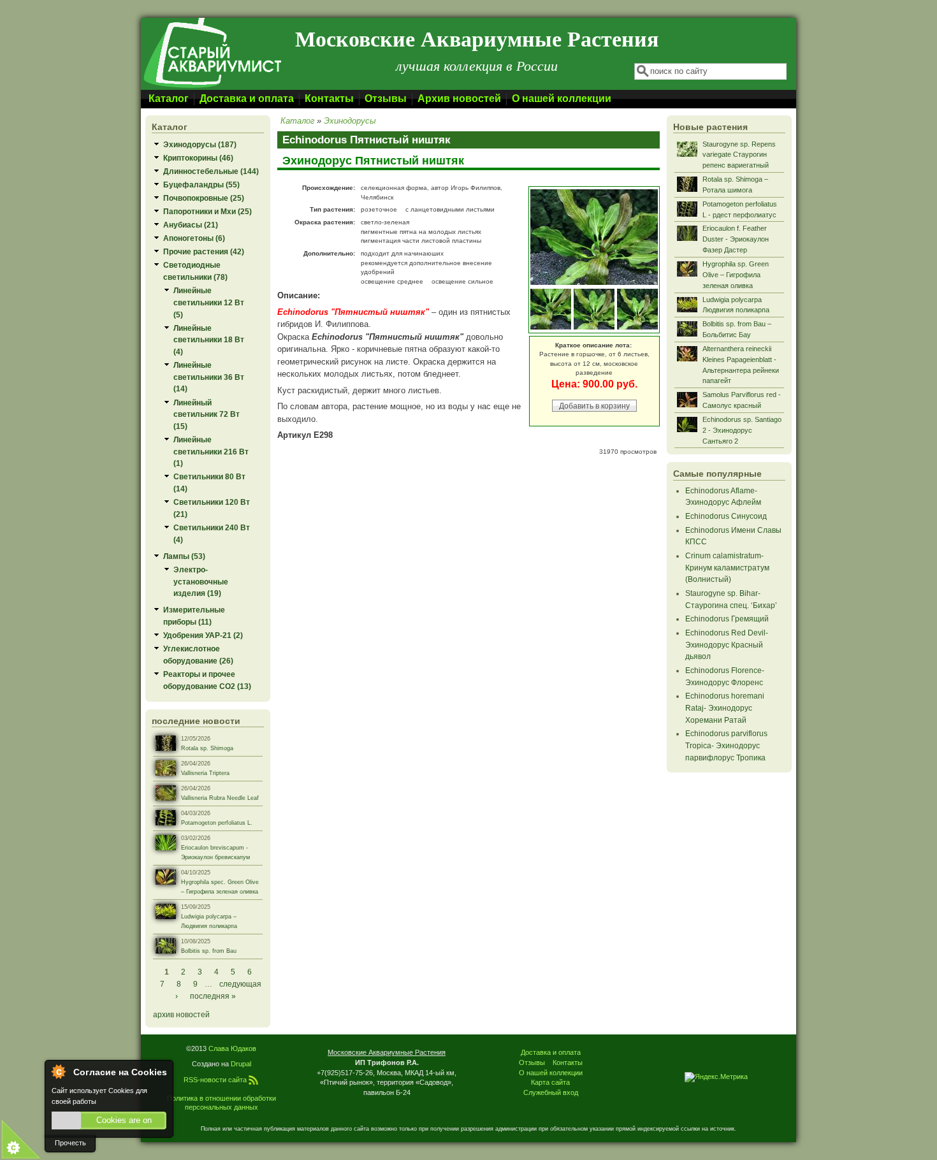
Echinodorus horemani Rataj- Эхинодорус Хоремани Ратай (724, 707)
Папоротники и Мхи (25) (207, 211)
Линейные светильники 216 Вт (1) (211, 451)
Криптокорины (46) (198, 158)
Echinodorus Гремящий (727, 618)
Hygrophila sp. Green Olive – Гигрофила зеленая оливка (735, 274)
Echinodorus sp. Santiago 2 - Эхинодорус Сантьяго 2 (741, 430)
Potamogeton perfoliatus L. (216, 823)
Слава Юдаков (232, 1048)
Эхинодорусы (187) (199, 144)
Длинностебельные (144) (211, 171)
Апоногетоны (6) (194, 238)
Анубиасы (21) (190, 225)
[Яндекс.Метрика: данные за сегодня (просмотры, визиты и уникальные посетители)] (716, 1077)
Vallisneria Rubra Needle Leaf (220, 798)
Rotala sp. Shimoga (207, 748)
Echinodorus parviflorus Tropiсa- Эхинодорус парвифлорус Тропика (726, 745)
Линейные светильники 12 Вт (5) (208, 302)
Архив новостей (459, 98)
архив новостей (181, 1014)
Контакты (329, 98)
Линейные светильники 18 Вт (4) (208, 340)
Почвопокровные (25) (203, 198)
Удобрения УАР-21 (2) (203, 635)
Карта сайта (550, 1082)
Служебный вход (550, 1092)
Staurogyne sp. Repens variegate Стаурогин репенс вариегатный (739, 155)
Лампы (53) (184, 556)
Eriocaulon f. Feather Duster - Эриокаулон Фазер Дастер (735, 239)
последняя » (213, 996)
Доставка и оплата (247, 98)
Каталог (169, 98)
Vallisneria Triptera (205, 773)
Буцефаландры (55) (201, 184)
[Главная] (211, 87)
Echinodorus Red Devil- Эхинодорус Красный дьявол (726, 644)
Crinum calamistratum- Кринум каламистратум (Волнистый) (727, 567)
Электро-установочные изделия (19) (200, 581)
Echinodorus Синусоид (726, 516)
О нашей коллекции (561, 98)
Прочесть (70, 1143)
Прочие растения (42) (203, 251)
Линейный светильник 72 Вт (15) (206, 414)
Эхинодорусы (350, 121)
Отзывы (386, 98)
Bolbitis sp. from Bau (208, 951)
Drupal (241, 1064)
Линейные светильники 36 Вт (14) (208, 377)
